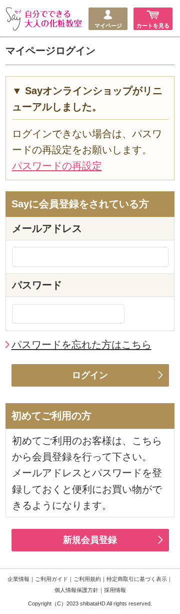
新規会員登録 (90, 540)
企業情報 (19, 579)
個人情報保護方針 (76, 590)
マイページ (108, 26)
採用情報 (115, 590)
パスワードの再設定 (57, 165)
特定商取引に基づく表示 (136, 579)
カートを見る (153, 26)
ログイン (90, 375)
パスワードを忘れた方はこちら (81, 344)
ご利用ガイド (51, 579)
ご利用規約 (87, 579)
